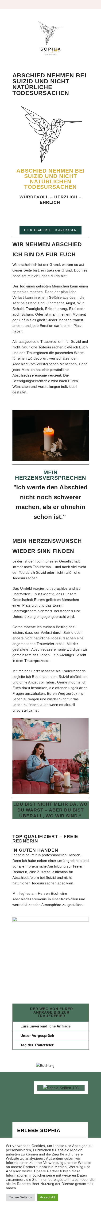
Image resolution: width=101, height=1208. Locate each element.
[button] (51, 1026)
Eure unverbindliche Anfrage (45, 1026)
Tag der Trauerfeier (37, 1045)
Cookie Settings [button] (20, 1197)
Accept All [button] (47, 1197)
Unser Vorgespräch (37, 1036)
